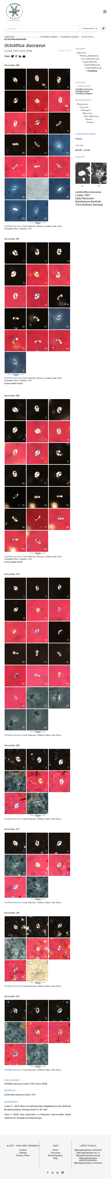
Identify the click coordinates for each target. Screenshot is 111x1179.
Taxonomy (55, 1152)
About (55, 1150)
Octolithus (87, 37)
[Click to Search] (103, 28)
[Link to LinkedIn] (57, 1173)
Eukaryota (81, 52)
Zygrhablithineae (48, 37)
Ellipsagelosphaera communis (88, 1163)
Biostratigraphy (55, 1155)
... (18, 37)
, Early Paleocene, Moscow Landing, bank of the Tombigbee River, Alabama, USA (33, 227)
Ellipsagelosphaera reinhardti (88, 1150)
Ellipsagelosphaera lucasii (88, 1155)
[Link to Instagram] (62, 1173)
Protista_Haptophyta (89, 55)
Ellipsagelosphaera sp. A (87, 1152)
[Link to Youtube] (52, 1173)
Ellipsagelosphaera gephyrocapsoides (88, 1159)
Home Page (9, 37)
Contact (23, 1150)
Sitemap (23, 1152)
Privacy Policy (23, 1155)
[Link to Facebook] (47, 1173)
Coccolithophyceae (90, 58)
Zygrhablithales (90, 61)
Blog (55, 1158)
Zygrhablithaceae (69, 37)
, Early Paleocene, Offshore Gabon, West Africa (32, 735)
